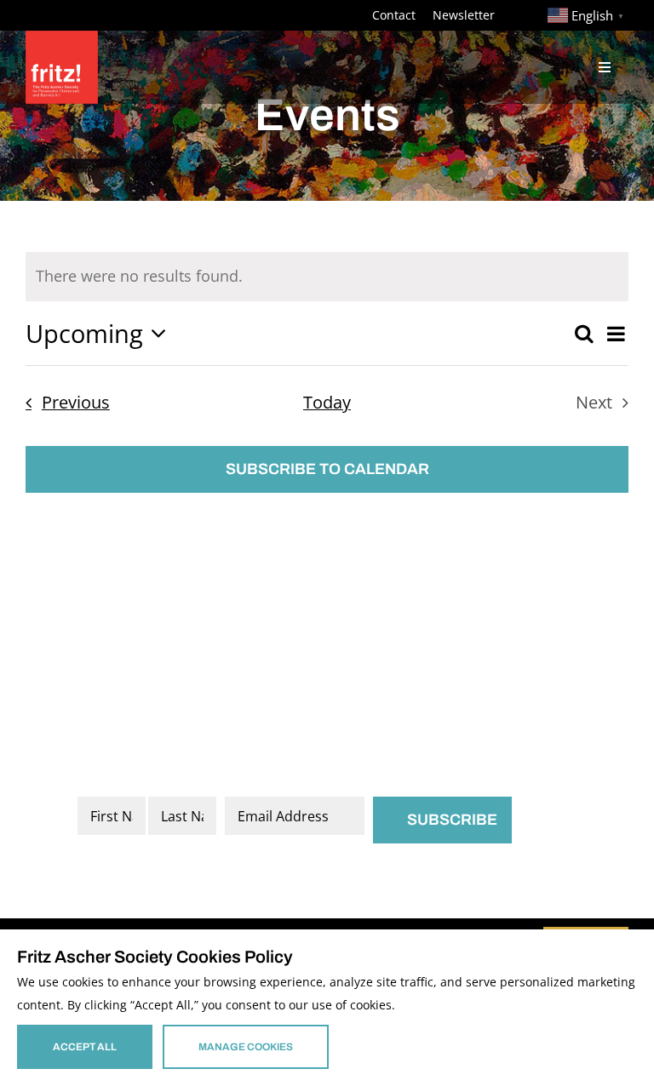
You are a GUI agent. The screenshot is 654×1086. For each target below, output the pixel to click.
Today (327, 402)
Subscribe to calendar (327, 468)
